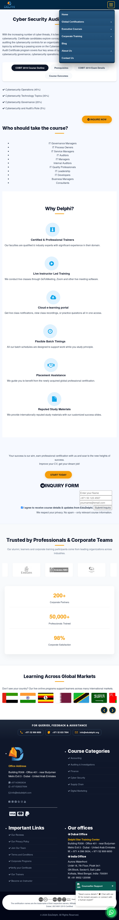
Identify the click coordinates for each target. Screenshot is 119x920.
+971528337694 (18, 786)
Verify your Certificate (21, 867)
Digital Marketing (78, 790)
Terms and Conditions (22, 854)
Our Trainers (17, 874)
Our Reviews (17, 834)
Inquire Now (98, 119)
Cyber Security (77, 777)
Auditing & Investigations (82, 764)
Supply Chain (77, 784)
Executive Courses (72, 29)
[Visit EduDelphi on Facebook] (9, 801)
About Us (67, 50)
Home (65, 14)
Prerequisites (61, 67)
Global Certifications (73, 21)
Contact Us (68, 58)
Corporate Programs (21, 861)
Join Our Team (18, 847)
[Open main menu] (111, 5)
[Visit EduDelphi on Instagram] (22, 801)
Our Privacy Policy (20, 841)
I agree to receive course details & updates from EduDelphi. (58, 507)
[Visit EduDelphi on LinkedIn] (12, 801)
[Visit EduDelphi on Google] (19, 801)
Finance (74, 771)
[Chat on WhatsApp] (111, 912)
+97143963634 (18, 782)
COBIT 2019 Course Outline (29, 67)
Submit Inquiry (103, 507)
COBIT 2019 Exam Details (91, 67)
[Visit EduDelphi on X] (16, 801)
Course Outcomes (58, 75)
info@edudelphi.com (21, 792)
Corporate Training (72, 36)
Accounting (76, 758)
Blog (64, 43)
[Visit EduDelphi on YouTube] (25, 801)
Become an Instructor (21, 880)
